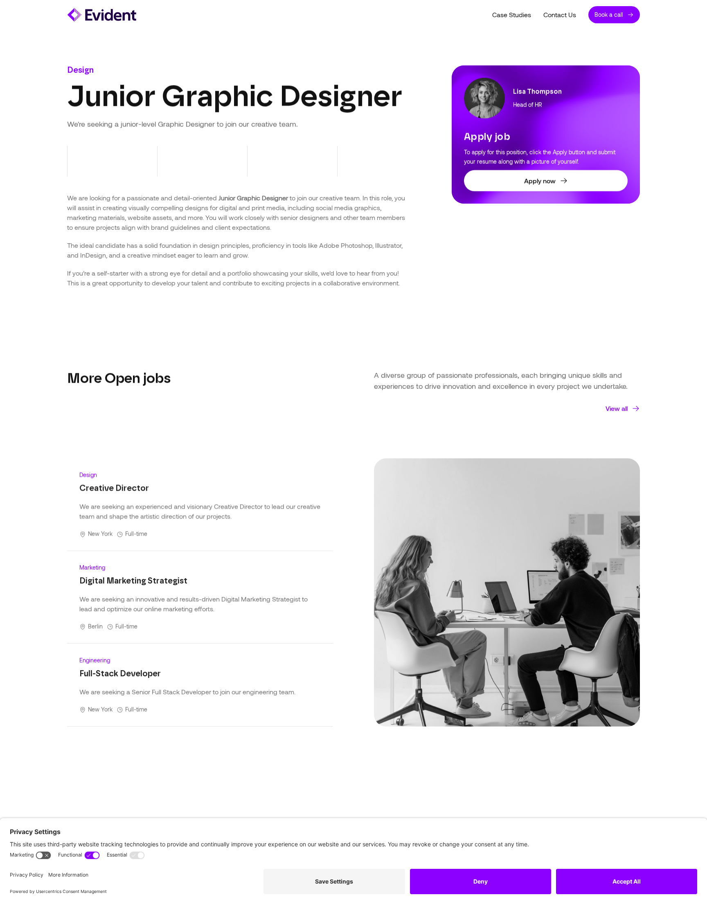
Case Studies (511, 14)
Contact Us (559, 14)
